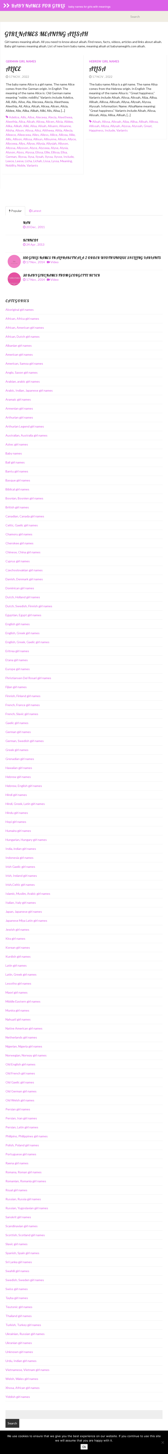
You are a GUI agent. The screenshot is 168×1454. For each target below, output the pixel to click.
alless (44, 135)
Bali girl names (15, 462)
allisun (37, 139)
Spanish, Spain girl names (22, 1253)
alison (19, 130)
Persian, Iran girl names (21, 1118)
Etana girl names (16, 660)
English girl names (17, 624)
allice (53, 135)
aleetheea (65, 117)
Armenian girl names (19, 408)
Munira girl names (17, 1010)
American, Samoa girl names (24, 363)
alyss (20, 152)
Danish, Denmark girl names (24, 579)
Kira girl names (15, 938)
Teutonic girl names (18, 1307)
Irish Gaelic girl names (20, 866)
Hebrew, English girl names (23, 786)
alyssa (29, 152)
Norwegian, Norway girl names (26, 1055)
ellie (47, 152)
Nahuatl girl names (18, 1019)
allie (72, 135)
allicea (63, 135)
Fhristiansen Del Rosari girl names (28, 678)
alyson (10, 152)
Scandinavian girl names (21, 1226)
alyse (54, 148)
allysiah (51, 143)
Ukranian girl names (18, 1343)
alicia (59, 121)
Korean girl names (17, 947)
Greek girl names (16, 750)
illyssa (22, 156)
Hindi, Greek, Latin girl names (25, 804)
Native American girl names (23, 1028)
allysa (105, 126)
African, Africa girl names (22, 318)
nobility (11, 165)
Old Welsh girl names (19, 1100)
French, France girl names (22, 705)
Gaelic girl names (16, 723)
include (68, 156)
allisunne (50, 139)
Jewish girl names (17, 929)
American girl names (19, 354)
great (148, 126)
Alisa (97, 69)
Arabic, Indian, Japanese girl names (29, 390)
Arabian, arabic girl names (22, 381)
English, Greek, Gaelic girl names (27, 642)
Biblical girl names (17, 489)
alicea (40, 121)
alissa (29, 130)
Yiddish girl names (17, 1397)
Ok (84, 1447)
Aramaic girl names (18, 399)
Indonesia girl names (19, 857)
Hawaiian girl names (18, 768)
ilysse (58, 156)
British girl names (17, 507)
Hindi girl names (16, 795)
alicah (30, 121)
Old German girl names (21, 1091)
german (11, 156)
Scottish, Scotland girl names (25, 1235)
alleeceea (24, 135)
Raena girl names (16, 1163)
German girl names (21, 61)
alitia (58, 130)
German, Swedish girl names (24, 741)
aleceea (41, 117)
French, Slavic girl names (21, 714)
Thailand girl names (18, 1316)
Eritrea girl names (17, 651)
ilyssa (49, 156)
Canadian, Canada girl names (24, 516)
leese (19, 161)
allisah (143, 121)
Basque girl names (17, 480)
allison (17, 139)
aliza (125, 121)
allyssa (10, 148)
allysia (40, 143)
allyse (30, 143)
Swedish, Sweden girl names (24, 1280)
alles (35, 135)
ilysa (31, 156)
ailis (23, 117)
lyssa (55, 161)
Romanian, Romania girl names (25, 1181)
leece (10, 161)
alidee (68, 121)
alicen (50, 121)
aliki (26, 126)
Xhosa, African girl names (22, 1388)
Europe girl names (17, 669)
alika (9, 126)
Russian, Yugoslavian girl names (26, 1208)
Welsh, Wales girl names (21, 1379)
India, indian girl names (20, 848)
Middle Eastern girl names (22, 1001)
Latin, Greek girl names (21, 974)
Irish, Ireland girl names (21, 875)
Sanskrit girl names (18, 1217)
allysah (115, 126)
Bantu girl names (16, 471)
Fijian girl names (16, 687)
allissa (27, 139)
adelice (14, 117)
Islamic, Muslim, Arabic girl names (27, 893)
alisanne (65, 126)
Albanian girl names (18, 345)
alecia (52, 117)
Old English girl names (20, 1064)
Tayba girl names (16, 1298)
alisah (42, 126)
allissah (94, 126)
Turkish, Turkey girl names (23, 1325)
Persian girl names (17, 1109)
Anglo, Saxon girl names (21, 372)
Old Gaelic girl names (19, 1082)
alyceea (43, 148)
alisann (53, 126)
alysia (64, 148)
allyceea (11, 143)
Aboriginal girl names (19, 309)
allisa (133, 121)
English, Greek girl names (22, 633)
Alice (13, 69)
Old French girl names (20, 1073)
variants (32, 165)
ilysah (39, 156)
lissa (46, 161)
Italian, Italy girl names (20, 902)
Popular (16, 211)
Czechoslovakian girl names (24, 570)
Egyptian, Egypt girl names (23, 615)
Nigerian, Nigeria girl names (23, 1046)
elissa (39, 152)
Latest (36, 211)
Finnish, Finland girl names (22, 696)
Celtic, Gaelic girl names (21, 525)
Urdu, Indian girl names (21, 1361)
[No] (162, 1442)
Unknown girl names (19, 1352)
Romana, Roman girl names (23, 1172)
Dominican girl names (19, 588)
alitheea (48, 130)
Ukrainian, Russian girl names (25, 1334)
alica (22, 121)
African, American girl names (24, 327)
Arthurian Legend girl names (24, 426)
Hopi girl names (15, 822)
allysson (22, 148)
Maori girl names (16, 992)
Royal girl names (16, 1190)
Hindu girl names (16, 813)
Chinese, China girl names (22, 552)
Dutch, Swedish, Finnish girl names (28, 606)
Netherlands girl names (21, 1037)
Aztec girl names (16, 444)
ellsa (64, 152)
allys (22, 143)
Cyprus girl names (17, 561)
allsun (62, 139)
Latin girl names (16, 965)
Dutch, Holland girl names (22, 597)
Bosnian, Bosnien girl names (24, 498)
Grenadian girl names (19, 759)
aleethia (11, 121)
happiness (96, 130)
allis (8, 139)
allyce (72, 139)
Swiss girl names (16, 1289)
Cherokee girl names (19, 543)
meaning (66, 161)
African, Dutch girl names (22, 336)
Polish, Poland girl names (22, 1145)
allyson (63, 143)
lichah (37, 161)
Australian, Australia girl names (26, 435)
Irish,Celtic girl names (20, 884)
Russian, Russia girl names (23, 1199)
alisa (33, 126)
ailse (31, 117)
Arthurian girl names (19, 417)
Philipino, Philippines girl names (26, 1136)
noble (21, 165)
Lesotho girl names (18, 983)
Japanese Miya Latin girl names (26, 920)
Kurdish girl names (18, 956)
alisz (38, 130)
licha (28, 161)
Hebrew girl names (104, 61)
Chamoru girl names (18, 534)
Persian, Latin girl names (21, 1127)
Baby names (13, 453)
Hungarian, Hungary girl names (26, 840)
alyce (33, 148)
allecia (67, 130)
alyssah (137, 126)
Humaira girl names (18, 831)
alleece (11, 135)
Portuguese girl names (20, 1154)
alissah (116, 121)
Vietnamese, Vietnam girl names (27, 1370)
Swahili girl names (17, 1271)
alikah (18, 126)
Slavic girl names (16, 1244)
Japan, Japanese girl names (23, 911)
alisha (10, 130)
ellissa (55, 152)
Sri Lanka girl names (18, 1262)
